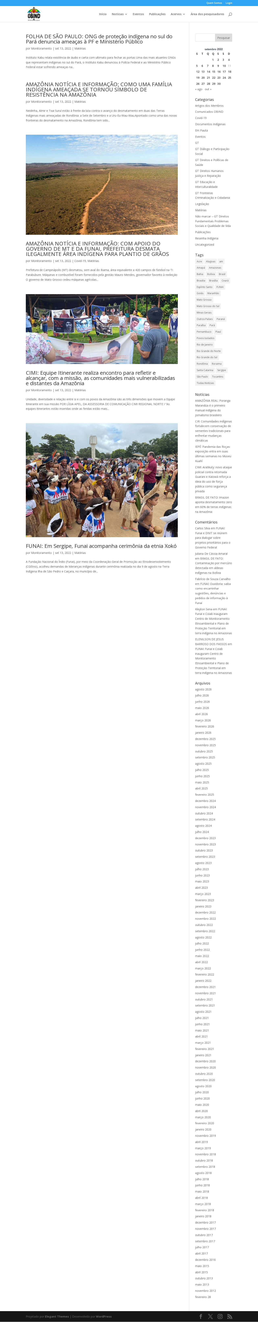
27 (203, 84)
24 (224, 78)
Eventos (138, 14)
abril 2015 (201, 1272)
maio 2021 (202, 1030)
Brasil (222, 274)
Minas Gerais (204, 312)
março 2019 (203, 1148)
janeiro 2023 (203, 906)
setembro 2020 (205, 1080)
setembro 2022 (205, 931)
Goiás (200, 293)
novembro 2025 (205, 745)
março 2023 (203, 894)
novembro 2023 (205, 844)
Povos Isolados (205, 338)
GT (197, 143)
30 (219, 84)
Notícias (118, 14)
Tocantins (217, 376)
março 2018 (203, 1204)
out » (208, 89)
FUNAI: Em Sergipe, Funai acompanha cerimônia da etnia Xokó (101, 545)
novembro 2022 (205, 919)
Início (103, 14)
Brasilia (201, 280)
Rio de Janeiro (205, 344)
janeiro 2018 (203, 1216)
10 (224, 66)
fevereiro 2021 (204, 1049)
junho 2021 (202, 1024)
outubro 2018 (204, 1160)
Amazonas (215, 267)
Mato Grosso (204, 299)
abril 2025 (201, 788)
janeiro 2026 (203, 732)
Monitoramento (41, 48)
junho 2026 (202, 701)
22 (213, 78)
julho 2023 (202, 869)
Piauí (218, 331)
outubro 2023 (204, 850)
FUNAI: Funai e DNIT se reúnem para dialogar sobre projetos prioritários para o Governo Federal (212, 537)
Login (229, 3)
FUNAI (220, 287)
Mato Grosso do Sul (208, 306)
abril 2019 (201, 1142)
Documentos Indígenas (210, 124)
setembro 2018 (205, 1167)
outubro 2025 (204, 751)
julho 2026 (202, 695)
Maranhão (213, 293)
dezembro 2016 (205, 1260)
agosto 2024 (203, 826)
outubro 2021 (204, 999)
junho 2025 (202, 776)
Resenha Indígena (206, 238)
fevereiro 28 (203, 1297)
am (221, 261)
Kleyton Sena (203, 609)
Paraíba (201, 325)
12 (197, 71)
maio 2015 (202, 1266)
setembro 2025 (205, 757)
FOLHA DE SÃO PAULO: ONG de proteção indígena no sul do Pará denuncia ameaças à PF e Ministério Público (99, 39)
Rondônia (202, 363)
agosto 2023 (203, 863)
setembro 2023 (205, 857)
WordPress (104, 1316)
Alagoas (210, 261)
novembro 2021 (205, 993)
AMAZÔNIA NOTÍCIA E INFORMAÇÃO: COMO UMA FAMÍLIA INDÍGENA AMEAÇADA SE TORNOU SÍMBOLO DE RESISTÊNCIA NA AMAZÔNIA (99, 89)
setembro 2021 (205, 1005)
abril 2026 (201, 714)
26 (197, 84)
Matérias (80, 48)
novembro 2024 (205, 807)
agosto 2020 (203, 1086)
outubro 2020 (204, 1074)
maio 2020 (202, 1105)
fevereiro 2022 (204, 974)
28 (208, 84)
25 (229, 78)
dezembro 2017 (205, 1222)
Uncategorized (204, 244)
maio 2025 (202, 782)
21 (208, 78)
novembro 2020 (205, 1067)
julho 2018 (202, 1179)
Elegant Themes (57, 1316)
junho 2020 (202, 1098)
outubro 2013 (204, 1278)
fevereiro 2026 (204, 726)
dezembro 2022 (205, 912)
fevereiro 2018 (204, 1210)
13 (203, 71)
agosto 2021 (203, 1012)
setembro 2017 (205, 1241)
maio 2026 (202, 708)
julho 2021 (202, 1018)
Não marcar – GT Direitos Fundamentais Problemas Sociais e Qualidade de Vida (213, 221)
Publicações (157, 14)
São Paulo (202, 376)
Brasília (213, 280)
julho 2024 (202, 832)
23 (219, 78)
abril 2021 (201, 1036)
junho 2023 (202, 875)
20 (203, 78)
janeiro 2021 (203, 1055)
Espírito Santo (204, 287)
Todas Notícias (205, 383)
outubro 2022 (204, 925)
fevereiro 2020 (204, 1123)
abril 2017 (201, 1253)
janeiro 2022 (203, 981)
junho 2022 (202, 950)
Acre (199, 261)
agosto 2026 (203, 689)
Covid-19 (80, 261)
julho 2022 (202, 943)
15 (213, 71)
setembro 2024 (205, 819)
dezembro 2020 (205, 1061)
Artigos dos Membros (209, 106)
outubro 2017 (204, 1235)
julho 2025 (202, 770)
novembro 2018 (205, 1154)
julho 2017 (202, 1247)
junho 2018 (202, 1185)
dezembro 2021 (205, 987)
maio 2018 (202, 1191)
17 (224, 71)
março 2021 (203, 1043)
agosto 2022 (203, 937)
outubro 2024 (204, 813)
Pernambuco (204, 331)
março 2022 (203, 968)
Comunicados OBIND (209, 112)
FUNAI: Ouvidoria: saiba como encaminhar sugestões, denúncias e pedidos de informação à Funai (213, 593)
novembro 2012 (205, 1291)
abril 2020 (201, 1111)
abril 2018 (201, 1198)
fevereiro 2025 (204, 795)
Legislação (202, 204)
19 (197, 78)
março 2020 (203, 1117)
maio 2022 (202, 956)
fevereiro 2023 (204, 900)
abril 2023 (201, 888)
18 (229, 71)
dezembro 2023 (205, 838)
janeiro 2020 (203, 1129)
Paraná (221, 319)
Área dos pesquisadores (207, 14)
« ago (198, 89)
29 (213, 84)
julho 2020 (202, 1092)
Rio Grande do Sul (207, 357)
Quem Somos (214, 3)
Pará (212, 325)
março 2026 (203, 720)
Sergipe (221, 370)
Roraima (217, 363)
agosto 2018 (203, 1173)
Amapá (201, 267)
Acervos (176, 14)
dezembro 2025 (205, 739)
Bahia (200, 274)
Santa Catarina (205, 370)
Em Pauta (201, 130)
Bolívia (211, 274)
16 (219, 71)
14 (208, 71)
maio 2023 (202, 881)
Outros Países (205, 319)
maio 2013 (202, 1284)
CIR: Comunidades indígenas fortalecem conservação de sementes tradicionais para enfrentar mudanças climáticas (213, 430)
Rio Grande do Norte (209, 351)
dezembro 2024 (205, 801)
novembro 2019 (205, 1136)
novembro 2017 (205, 1229)
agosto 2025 (203, 763)
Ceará (225, 280)
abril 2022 (201, 962)
